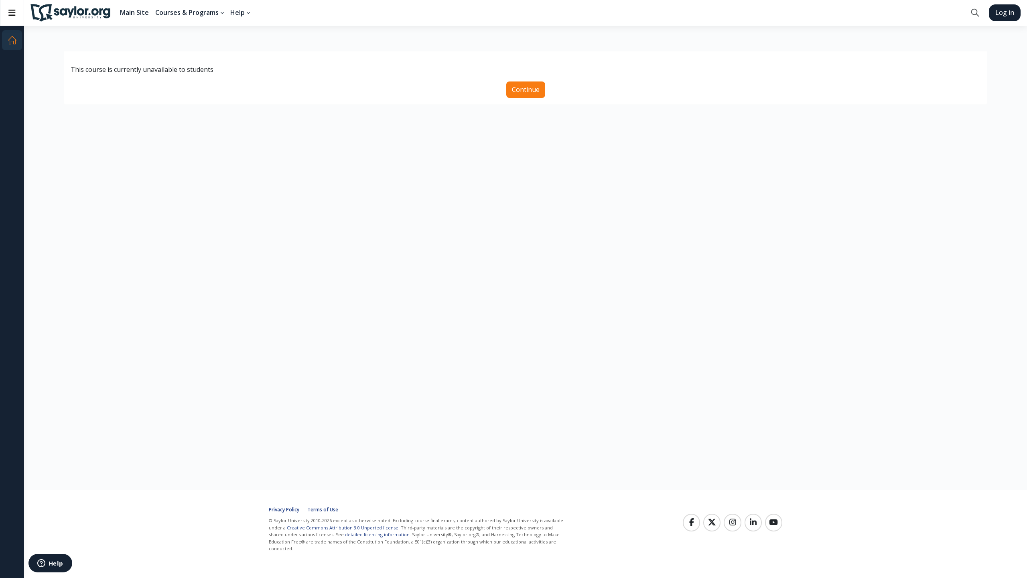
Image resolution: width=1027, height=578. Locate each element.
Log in (1004, 12)
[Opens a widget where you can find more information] (50, 564)
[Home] (12, 40)
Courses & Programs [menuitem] (187, 12)
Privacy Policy (284, 509)
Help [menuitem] (237, 12)
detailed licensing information (377, 534)
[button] (975, 13)
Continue (526, 89)
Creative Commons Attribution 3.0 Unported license (342, 528)
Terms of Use (322, 509)
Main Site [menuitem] (134, 12)
